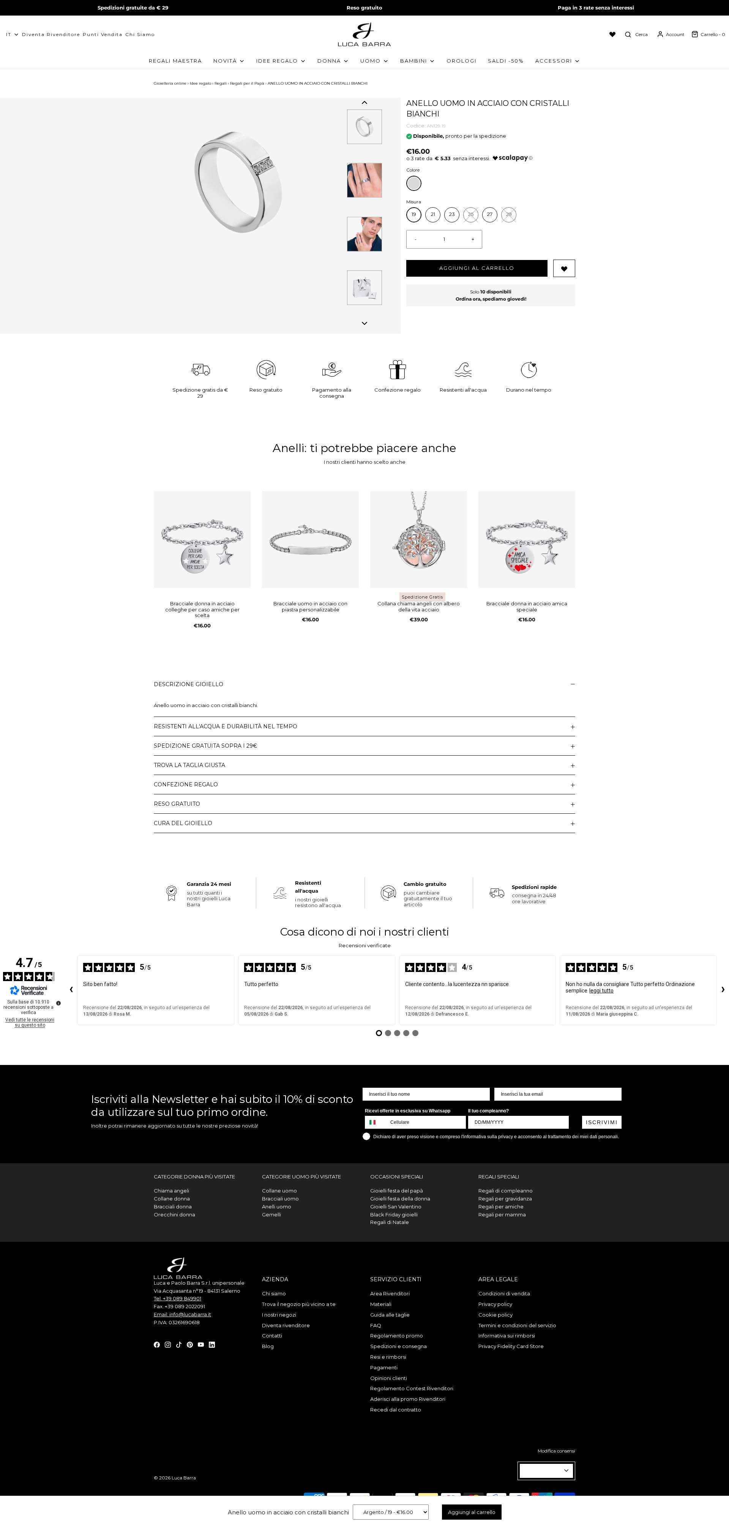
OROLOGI (462, 61)
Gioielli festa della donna (400, 1199)
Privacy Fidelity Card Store (511, 1346)
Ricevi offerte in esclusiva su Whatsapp (407, 1111)
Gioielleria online (170, 83)
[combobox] (376, 1122)
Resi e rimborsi (388, 1357)
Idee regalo (200, 83)
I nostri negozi (279, 1315)
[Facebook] (157, 1344)
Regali (221, 83)
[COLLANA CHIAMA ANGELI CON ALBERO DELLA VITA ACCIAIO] (418, 539)
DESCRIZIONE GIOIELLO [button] (188, 684)
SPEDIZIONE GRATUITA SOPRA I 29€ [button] (205, 745)
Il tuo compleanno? (488, 1111)
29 (509, 214)
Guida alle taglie (390, 1315)
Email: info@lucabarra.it (182, 1314)
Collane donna (172, 1199)
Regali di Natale (389, 1222)
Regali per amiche (501, 1206)
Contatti (272, 1336)
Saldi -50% (506, 61)
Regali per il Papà (247, 83)
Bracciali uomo (280, 1199)
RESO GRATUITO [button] (177, 803)
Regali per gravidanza (505, 1199)
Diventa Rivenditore (51, 34)
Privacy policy (495, 1304)
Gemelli (271, 1214)
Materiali (380, 1304)
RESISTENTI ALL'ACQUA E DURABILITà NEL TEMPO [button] (225, 726)
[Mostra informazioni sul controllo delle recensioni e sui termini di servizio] (58, 1003)
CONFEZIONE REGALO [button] (186, 784)
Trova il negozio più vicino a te (299, 1304)
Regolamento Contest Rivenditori (411, 1388)
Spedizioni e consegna (398, 1346)
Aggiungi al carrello (476, 268)
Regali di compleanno (505, 1191)
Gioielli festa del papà (396, 1191)
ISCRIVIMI (602, 1122)
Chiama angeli (171, 1191)
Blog (268, 1346)
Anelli (288, 448)
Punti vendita (103, 34)
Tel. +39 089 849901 (177, 1298)
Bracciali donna (173, 1206)
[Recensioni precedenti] (71, 990)
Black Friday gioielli (394, 1214)
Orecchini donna (174, 1214)
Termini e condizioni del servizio (517, 1325)
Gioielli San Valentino (395, 1206)
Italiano (543, 1471)
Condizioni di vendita (504, 1293)
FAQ (375, 1325)
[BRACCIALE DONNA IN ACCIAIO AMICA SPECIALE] (526, 539)
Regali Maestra (175, 61)
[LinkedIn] (212, 1344)
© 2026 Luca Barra (175, 1478)
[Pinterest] (190, 1344)
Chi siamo (140, 34)
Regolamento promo (396, 1336)
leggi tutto (601, 991)
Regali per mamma (502, 1214)
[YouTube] (201, 1344)
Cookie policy (495, 1315)
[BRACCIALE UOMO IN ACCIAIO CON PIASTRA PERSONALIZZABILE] (310, 539)
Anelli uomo (276, 1206)
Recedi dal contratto (395, 1410)
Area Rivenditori (390, 1293)
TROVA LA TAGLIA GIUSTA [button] (189, 765)
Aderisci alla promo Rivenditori (407, 1399)
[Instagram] (168, 1344)
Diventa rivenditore (286, 1325)
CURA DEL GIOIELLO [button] (183, 823)
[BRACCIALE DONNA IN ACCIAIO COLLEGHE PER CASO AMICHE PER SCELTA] (202, 539)
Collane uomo (279, 1191)
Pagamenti (384, 1367)
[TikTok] (179, 1344)
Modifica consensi (556, 1451)
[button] (364, 102)
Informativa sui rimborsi (506, 1336)
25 (470, 214)
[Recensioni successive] (723, 990)
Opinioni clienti (388, 1378)
